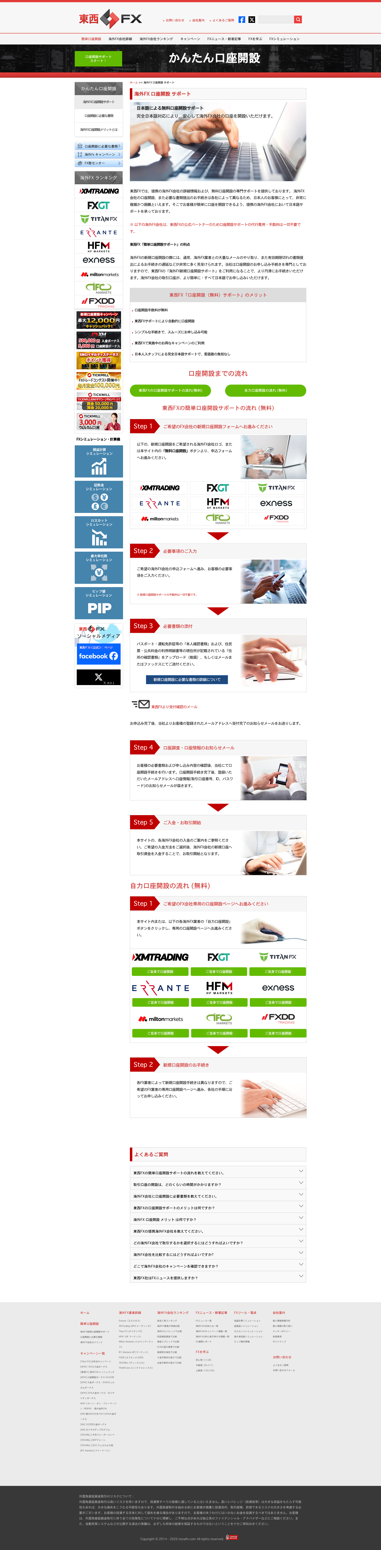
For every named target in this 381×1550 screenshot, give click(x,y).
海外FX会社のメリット (91, 1342)
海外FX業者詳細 (131, 1313)
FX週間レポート (204, 1341)
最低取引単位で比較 (167, 1352)
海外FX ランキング (98, 178)
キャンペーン (190, 39)
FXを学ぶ (255, 39)
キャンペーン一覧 (92, 1353)
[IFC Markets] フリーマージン (95, 1450)
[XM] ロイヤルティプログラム (95, 1429)
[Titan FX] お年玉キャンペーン (95, 1361)
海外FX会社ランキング (156, 39)
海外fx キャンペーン (100, 154)
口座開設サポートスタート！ (98, 59)
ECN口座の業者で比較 (168, 1346)
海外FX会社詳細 (120, 39)
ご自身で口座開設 (160, 971)
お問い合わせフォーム (285, 1370)
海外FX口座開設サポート (98, 102)
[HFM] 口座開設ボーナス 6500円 (97, 1377)
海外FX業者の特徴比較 (168, 1326)
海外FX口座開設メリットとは (98, 129)
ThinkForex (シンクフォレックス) (136, 1367)
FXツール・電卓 (245, 1313)
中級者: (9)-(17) (204, 1365)
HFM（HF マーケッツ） (130, 1336)
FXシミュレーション (284, 39)
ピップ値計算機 (242, 1341)
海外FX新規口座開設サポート (94, 1331)
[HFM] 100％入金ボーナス (93, 1366)
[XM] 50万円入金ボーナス (93, 1424)
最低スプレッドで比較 (169, 1341)
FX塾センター (95, 163)
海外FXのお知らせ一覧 (207, 1326)
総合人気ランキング (168, 1320)
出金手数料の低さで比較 (169, 1362)
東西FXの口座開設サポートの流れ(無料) (170, 390)
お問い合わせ (175, 20)
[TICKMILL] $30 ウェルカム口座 (96, 1445)
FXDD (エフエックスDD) (131, 1357)
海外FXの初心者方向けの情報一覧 (212, 1336)
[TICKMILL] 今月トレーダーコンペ (97, 1434)
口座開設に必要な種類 (91, 1337)
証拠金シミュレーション (247, 1326)
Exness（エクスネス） (130, 1320)
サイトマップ (279, 1341)
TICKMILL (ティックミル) (131, 1362)
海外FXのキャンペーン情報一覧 (211, 1331)
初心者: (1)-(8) (203, 1359)
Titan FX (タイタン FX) (130, 1331)
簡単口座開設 (91, 39)
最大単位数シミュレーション (248, 1336)
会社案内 (198, 20)
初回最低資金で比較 (168, 1336)
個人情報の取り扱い (283, 1326)
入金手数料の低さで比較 (169, 1357)
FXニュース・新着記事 (224, 39)
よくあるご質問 (223, 20)
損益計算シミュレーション (247, 1320)
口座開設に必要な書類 (98, 116)
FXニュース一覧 (204, 1320)
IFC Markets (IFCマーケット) (133, 1352)
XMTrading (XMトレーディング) (136, 1326)
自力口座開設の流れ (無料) (265, 390)
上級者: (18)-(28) (205, 1370)
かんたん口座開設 (98, 89)
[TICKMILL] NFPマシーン (92, 1440)
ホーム (85, 1313)
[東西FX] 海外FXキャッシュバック (97, 1372)
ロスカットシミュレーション (249, 1331)
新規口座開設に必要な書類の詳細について (186, 679)
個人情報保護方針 (281, 1320)
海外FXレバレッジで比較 (169, 1331)
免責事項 (278, 1336)
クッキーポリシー (281, 1331)
